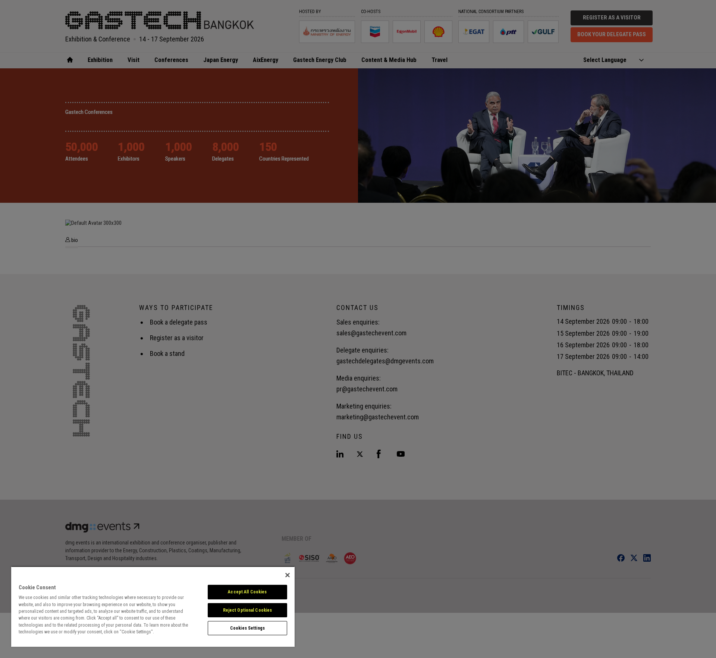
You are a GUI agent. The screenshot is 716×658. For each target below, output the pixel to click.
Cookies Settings (247, 628)
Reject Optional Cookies (247, 610)
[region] (153, 606)
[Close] (287, 575)
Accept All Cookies (247, 592)
